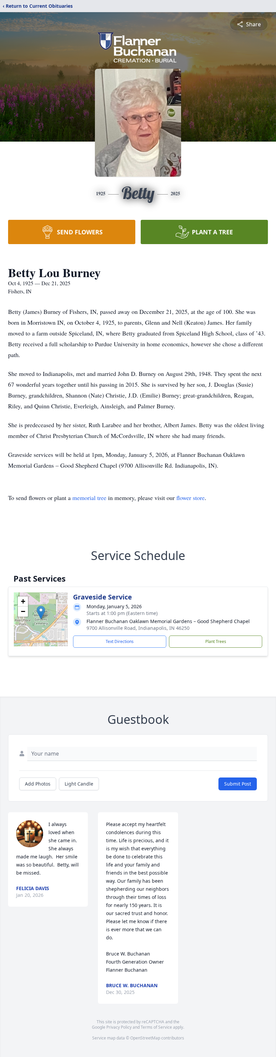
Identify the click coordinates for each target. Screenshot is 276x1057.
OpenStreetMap (145, 1038)
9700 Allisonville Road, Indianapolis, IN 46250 (138, 628)
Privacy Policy (119, 1027)
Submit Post (237, 784)
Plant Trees (215, 641)
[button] (41, 612)
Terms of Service (156, 1027)
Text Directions (120, 641)
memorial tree (89, 498)
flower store (190, 498)
